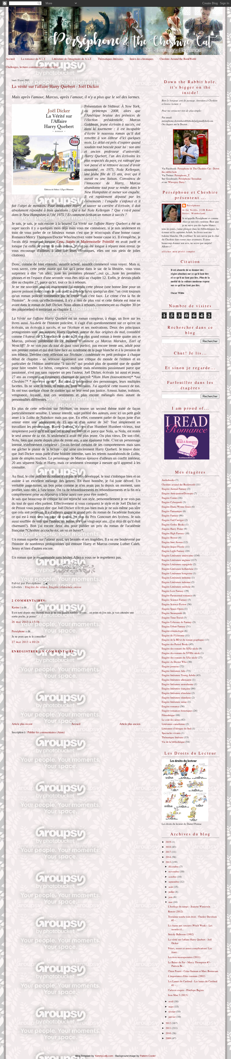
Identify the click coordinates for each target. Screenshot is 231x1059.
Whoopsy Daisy (176, 182)
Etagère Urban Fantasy (173, 626)
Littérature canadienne (173, 724)
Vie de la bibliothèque (173, 741)
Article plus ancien (129, 724)
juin (171, 897)
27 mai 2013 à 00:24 (26, 642)
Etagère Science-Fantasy (174, 599)
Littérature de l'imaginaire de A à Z (71, 59)
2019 (169, 841)
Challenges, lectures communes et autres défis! (32, 67)
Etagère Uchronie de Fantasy (177, 622)
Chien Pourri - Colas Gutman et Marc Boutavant (193, 971)
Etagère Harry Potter (172, 528)
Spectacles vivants (171, 733)
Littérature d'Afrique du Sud (176, 728)
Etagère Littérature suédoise (176, 586)
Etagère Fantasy (170, 515)
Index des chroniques (141, 59)
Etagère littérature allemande (177, 679)
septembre (174, 881)
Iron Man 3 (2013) (178, 995)
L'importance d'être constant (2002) (186, 976)
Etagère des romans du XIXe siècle (180, 648)
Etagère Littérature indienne (176, 577)
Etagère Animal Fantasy (174, 488)
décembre (174, 866)
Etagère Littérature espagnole (177, 564)
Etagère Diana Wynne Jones (176, 506)
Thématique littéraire (172, 737)
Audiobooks (168, 480)
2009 (169, 1038)
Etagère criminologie (173, 631)
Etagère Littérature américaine (177, 555)
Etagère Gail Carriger (173, 520)
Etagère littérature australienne (177, 684)
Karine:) (16, 607)
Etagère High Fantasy (173, 533)
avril (171, 1001)
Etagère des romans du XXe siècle (179, 657)
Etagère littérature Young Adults (178, 675)
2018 (169, 846)
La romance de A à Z (33, 59)
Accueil (10, 59)
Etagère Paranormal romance (177, 595)
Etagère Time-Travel (172, 617)
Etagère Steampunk (172, 613)
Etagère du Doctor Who (174, 661)
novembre (174, 871)
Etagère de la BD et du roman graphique (183, 639)
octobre (173, 876)
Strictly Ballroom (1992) (181, 934)
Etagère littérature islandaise (176, 697)
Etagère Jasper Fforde (173, 546)
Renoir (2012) (175, 911)
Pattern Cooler (148, 1055)
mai (171, 902)
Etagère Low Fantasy (173, 591)
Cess (60, 242)
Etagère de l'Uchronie (173, 635)
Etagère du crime (36, 587)
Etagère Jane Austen (172, 542)
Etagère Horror (170, 537)
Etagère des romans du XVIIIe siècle (181, 653)
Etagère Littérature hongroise (177, 573)
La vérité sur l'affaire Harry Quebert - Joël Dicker (55, 86)
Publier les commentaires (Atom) (46, 732)
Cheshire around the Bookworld (178, 484)
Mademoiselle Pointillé (97, 242)
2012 (169, 1023)
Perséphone (18, 631)
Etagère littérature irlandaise (176, 693)
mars (171, 1006)
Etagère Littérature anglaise (176, 560)
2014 (169, 857)
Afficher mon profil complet (178, 251)
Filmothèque (168, 715)
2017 (169, 851)
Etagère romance (170, 706)
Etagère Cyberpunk (172, 502)
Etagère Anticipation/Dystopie (177, 493)
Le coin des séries (171, 719)
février (172, 1011)
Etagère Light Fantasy (173, 551)
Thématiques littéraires (110, 59)
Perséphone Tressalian (190, 178)
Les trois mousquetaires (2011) (184, 957)
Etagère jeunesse (170, 666)
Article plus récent (22, 724)
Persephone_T (182, 175)
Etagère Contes (169, 497)
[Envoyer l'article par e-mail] (45, 583)
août (171, 886)
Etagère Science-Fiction (174, 604)
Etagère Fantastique (172, 511)
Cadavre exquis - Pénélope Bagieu (186, 990)
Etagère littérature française (176, 688)
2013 (169, 862)
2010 (169, 1033)
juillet (172, 891)
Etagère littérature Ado (173, 670)
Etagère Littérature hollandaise (178, 568)
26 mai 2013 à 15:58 (26, 622)
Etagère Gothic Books (173, 524)
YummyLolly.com (104, 1055)
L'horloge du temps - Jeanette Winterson (189, 906)
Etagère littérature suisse (65, 587)
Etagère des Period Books (175, 644)
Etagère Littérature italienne (176, 582)
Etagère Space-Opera (173, 608)
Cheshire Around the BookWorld (178, 59)
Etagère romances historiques (177, 710)
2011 (169, 1028)
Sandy (70, 242)
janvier (172, 1016)
